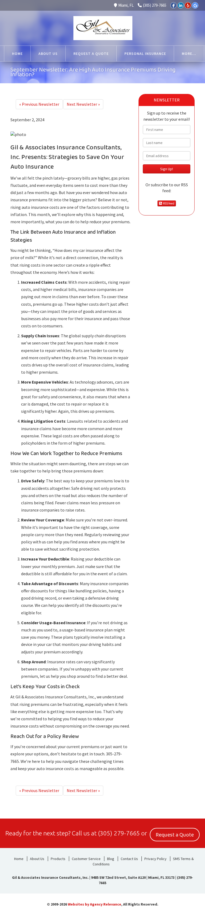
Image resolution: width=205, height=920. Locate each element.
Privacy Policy (155, 858)
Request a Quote (175, 835)
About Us (37, 858)
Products (58, 858)
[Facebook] (173, 5)
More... (189, 53)
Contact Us (129, 858)
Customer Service (86, 858)
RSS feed (168, 203)
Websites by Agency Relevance (94, 904)
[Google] (195, 5)
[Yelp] (188, 5)
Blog (110, 858)
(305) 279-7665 (154, 5)
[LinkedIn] (181, 5)
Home (18, 858)
